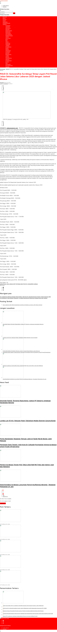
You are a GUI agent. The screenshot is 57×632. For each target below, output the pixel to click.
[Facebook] (3, 287)
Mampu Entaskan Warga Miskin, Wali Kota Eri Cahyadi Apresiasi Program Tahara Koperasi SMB (25, 296)
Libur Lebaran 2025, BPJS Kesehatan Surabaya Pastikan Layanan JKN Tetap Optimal (22, 304)
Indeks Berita (6, 627)
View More (3, 503)
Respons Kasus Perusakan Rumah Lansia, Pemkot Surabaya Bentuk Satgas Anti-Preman (23, 610)
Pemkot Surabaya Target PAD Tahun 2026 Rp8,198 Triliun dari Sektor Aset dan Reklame (23, 365)
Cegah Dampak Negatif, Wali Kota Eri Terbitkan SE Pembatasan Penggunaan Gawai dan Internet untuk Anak (28, 613)
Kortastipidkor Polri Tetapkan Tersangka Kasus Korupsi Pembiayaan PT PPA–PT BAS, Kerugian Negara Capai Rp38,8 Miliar (28, 553)
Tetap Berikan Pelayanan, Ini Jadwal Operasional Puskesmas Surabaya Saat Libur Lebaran (23, 298)
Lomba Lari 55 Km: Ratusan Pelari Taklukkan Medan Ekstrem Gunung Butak (20, 337)
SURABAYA (5, 83)
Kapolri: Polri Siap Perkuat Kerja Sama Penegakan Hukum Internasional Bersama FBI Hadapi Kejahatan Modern (25, 538)
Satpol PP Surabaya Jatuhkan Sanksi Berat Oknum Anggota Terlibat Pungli (20, 616)
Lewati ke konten (4, 0)
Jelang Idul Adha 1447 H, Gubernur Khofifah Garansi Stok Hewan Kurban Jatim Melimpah (23, 605)
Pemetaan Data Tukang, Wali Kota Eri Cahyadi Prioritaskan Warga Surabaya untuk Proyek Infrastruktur (26, 352)
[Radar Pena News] (4, 9)
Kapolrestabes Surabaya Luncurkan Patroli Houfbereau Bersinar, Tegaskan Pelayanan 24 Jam (24, 379)
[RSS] (3, 290)
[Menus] (0, 2)
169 (3, 495)
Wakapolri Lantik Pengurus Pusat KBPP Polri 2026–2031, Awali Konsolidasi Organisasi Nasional (22, 523)
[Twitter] (3, 289)
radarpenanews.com (12, 128)
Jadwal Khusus (3, 284)
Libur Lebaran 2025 (11, 284)
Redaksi (4, 629)
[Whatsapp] (3, 90)
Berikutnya (5, 496)
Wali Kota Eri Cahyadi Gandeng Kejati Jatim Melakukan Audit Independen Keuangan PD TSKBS (25, 608)
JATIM (1, 83)
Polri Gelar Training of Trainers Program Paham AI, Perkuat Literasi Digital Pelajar (18, 568)
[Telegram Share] (3, 88)
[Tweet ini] (3, 87)
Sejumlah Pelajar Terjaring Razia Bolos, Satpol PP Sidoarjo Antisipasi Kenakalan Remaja (23, 324)
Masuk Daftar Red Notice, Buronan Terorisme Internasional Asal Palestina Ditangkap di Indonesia (22, 583)
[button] (14, 13)
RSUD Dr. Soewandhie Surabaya (30, 284)
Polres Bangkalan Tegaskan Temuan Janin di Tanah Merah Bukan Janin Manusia (21, 351)
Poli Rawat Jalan (19, 284)
